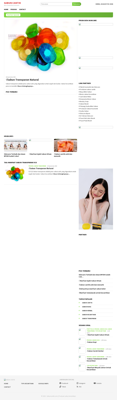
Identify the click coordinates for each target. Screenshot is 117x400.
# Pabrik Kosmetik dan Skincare (89, 87)
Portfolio (90, 329)
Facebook (65, 383)
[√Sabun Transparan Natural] (40, 46)
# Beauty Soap (84, 101)
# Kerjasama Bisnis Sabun (87, 99)
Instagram (82, 383)
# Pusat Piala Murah (85, 121)
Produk (31, 166)
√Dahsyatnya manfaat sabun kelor (92, 289)
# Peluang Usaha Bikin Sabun (88, 106)
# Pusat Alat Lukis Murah (87, 118)
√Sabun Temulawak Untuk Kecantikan (97, 360)
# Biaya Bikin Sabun (85, 92)
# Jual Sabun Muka (85, 97)
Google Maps (43, 384)
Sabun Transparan (40, 166)
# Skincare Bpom (84, 113)
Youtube (98, 383)
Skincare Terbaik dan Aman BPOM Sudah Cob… (94, 276)
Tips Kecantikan (100, 331)
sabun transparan (89, 319)
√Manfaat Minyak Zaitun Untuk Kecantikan (99, 369)
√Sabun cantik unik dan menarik (63, 155)
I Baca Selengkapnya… (61, 174)
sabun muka (86, 307)
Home (6, 384)
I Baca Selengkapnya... (25, 86)
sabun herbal (87, 311)
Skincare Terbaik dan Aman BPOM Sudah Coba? (14, 155)
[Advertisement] (40, 115)
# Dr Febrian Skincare (86, 116)
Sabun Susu (103, 329)
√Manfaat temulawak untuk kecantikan (94, 293)
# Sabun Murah (84, 104)
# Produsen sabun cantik (87, 89)
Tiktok (64, 387)
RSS (80, 387)
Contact (7, 387)
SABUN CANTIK (12, 2)
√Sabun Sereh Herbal (95, 351)
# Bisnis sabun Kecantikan (88, 94)
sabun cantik (87, 303)
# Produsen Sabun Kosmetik (88, 109)
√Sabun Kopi (92, 342)
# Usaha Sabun (84, 111)
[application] (96, 199)
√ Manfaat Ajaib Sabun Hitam (40, 154)
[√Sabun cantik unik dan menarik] (65, 145)
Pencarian (76, 4)
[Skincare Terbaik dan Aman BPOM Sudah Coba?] (15, 145)
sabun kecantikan (89, 315)
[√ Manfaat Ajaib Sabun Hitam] (40, 145)
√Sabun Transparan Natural (22, 79)
